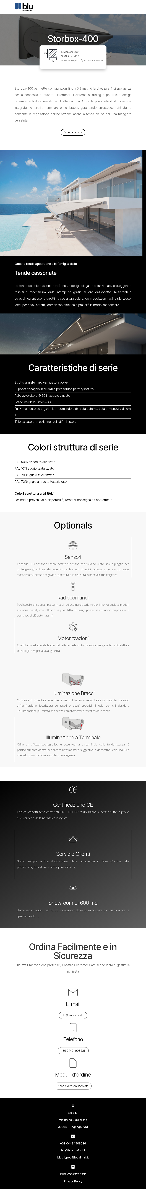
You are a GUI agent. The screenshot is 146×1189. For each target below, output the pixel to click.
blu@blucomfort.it (73, 1015)
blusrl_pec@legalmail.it (73, 1157)
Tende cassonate (36, 273)
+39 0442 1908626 (73, 1050)
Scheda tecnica (73, 132)
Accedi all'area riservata (73, 1086)
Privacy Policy (73, 1181)
